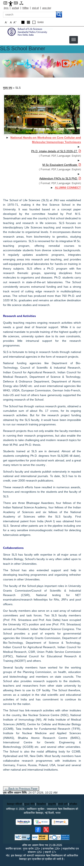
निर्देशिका (25, 8)
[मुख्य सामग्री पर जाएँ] (5, 2)
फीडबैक (73, 804)
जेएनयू (6, 8)
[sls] (29, 31)
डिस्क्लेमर (41, 804)
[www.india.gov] (24, 822)
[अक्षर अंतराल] (21, 2)
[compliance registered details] (59, 837)
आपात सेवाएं (46, 8)
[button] (73, 39)
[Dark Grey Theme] (28, 22)
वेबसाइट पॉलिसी (14, 804)
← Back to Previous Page (21, 788)
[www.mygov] (42, 822)
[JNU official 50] (46, 829)
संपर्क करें (35, 8)
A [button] (15, 22)
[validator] (23, 837)
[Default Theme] (33, 22)
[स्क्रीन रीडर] (16, 2)
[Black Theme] (22, 22)
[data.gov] (60, 822)
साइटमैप (52, 804)
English (41, 22)
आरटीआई (15, 8)
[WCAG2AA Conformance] (40, 837)
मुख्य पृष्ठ (7, 87)
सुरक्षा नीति (29, 804)
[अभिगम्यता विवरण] (11, 3)
